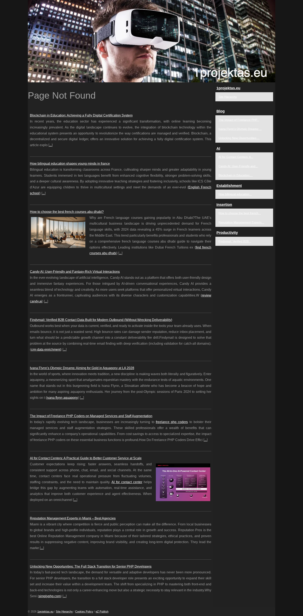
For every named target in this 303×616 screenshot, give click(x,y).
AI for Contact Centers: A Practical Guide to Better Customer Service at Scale (86, 458)
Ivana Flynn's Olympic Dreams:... (240, 129)
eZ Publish (102, 611)
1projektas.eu (45, 611)
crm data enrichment (46, 349)
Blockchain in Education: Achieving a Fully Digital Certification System (81, 115)
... (50, 145)
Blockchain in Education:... (235, 175)
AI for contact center (127, 482)
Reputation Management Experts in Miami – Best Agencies (73, 518)
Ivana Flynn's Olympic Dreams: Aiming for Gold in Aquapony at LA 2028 (82, 368)
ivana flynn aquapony (62, 397)
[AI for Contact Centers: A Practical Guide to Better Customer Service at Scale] (183, 481)
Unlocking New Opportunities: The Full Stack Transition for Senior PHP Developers (91, 566)
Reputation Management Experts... (241, 222)
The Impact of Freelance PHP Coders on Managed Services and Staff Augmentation (91, 416)
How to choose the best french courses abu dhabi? (67, 212)
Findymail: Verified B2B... (234, 241)
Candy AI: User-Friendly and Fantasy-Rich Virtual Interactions (75, 271)
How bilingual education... (235, 194)
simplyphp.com (50, 596)
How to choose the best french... (239, 213)
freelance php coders (172, 422)
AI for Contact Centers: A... (235, 157)
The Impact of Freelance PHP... (238, 119)
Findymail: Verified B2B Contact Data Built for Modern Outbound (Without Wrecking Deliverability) (101, 320)
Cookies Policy (84, 611)
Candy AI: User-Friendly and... (238, 166)
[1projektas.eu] (151, 41)
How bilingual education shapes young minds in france (70, 163)
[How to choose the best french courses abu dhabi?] (58, 232)
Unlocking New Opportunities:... (239, 138)
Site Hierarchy (227, 96)
